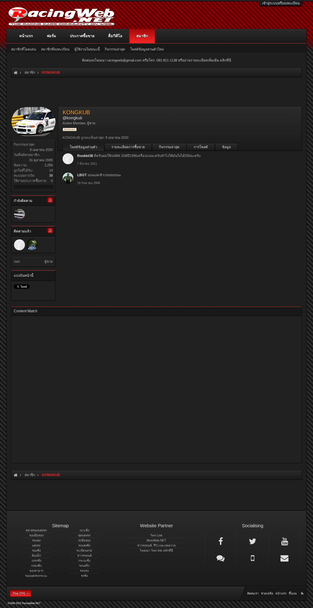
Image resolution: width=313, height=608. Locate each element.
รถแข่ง (84, 570)
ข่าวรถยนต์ (84, 555)
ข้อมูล (226, 147)
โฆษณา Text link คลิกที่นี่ (156, 550)
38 (51, 175)
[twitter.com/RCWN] (252, 541)
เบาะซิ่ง (84, 530)
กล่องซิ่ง (36, 565)
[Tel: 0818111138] (252, 558)
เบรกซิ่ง (36, 560)
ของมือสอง (36, 535)
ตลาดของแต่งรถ (36, 530)
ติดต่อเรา (253, 593)
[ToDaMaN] (19, 214)
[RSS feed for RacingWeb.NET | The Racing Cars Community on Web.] (302, 588)
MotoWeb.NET (156, 540)
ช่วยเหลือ (267, 593)
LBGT (82, 175)
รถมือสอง (84, 540)
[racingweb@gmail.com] (284, 558)
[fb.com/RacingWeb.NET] (220, 541)
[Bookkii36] (19, 245)
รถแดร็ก (84, 565)
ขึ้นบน (293, 593)
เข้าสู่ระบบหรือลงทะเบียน (280, 3)
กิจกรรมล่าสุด (169, 147)
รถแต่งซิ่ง (84, 545)
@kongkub (72, 118)
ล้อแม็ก (36, 555)
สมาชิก (142, 36)
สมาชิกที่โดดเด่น (23, 49)
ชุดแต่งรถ (84, 535)
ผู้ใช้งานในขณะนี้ (87, 49)
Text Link (156, 535)
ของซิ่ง (36, 550)
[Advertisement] (152, 388)
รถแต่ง (36, 540)
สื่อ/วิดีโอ (115, 36)
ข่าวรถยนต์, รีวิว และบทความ (156, 545)
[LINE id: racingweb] (220, 558)
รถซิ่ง (84, 575)
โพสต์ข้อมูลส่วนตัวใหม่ (147, 49)
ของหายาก (36, 570)
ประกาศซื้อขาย (82, 36)
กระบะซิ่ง (84, 560)
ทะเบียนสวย (84, 550)
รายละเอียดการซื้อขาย (128, 147)
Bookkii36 (85, 156)
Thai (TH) (19, 593)
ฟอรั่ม (51, 36)
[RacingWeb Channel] (284, 541)
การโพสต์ (201, 147)
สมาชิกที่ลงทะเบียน (55, 49)
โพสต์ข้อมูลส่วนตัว (83, 147)
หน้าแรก (26, 36)
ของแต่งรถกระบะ (36, 575)
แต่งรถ (36, 545)
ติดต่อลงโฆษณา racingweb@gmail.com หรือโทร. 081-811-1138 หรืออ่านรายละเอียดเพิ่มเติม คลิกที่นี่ (156, 60)
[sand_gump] (32, 245)
